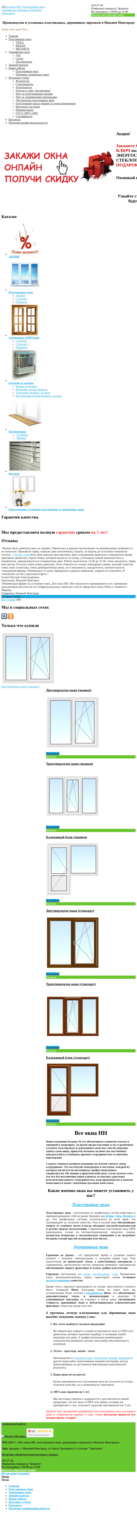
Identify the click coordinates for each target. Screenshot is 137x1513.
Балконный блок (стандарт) (68, 1057)
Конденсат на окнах (28, 106)
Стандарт (21, 298)
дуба (115, 1274)
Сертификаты (24, 116)
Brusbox (128, 1216)
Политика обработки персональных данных (29, 1454)
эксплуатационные (58, 1280)
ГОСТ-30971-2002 (27, 113)
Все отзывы (8, 599)
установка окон (82, 1357)
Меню (5, 1476)
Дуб (18, 55)
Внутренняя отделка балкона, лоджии (39, 395)
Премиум (21, 302)
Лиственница (24, 61)
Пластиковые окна (20, 39)
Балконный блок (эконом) (66, 837)
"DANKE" (22, 434)
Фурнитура (22, 80)
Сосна (19, 58)
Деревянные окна (19, 52)
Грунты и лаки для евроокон (33, 90)
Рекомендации (24, 109)
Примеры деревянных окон (32, 74)
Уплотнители (24, 87)
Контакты (15, 119)
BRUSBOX (23, 48)
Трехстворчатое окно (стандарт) (71, 984)
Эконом (20, 295)
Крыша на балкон (26, 386)
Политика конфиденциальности (28, 122)
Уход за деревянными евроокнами (36, 97)
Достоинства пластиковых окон (35, 100)
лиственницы (101, 1274)
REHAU (21, 45)
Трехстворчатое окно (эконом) (69, 764)
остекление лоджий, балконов (112, 1357)
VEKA (20, 42)
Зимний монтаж (18, 64)
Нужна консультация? (15, 1473)
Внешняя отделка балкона (31, 389)
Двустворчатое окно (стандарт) (20, 686)
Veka (118, 1216)
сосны (86, 1274)
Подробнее (52, 753)
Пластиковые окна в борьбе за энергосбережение (46, 103)
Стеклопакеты (24, 84)
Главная (13, 35)
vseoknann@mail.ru (13, 1423)
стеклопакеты (94, 1292)
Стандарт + (22, 344)
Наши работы (17, 68)
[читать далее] (22, 554)
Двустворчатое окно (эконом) (68, 690)
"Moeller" (21, 438)
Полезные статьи (19, 77)
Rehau (110, 1216)
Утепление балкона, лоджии (33, 392)
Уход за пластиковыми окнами (34, 93)
